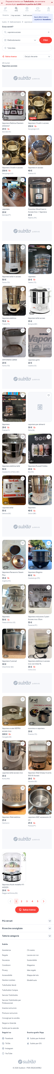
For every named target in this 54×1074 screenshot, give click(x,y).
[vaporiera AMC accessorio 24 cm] (40, 806)
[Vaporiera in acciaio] (40, 155)
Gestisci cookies (8, 980)
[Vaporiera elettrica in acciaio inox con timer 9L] (40, 650)
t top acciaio (15, 15)
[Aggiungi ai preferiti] (23, 94)
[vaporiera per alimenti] (40, 412)
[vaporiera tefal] (14, 495)
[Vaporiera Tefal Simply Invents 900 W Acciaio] (40, 761)
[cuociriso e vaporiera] (40, 717)
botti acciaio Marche (31, 15)
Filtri (45, 40)
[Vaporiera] (14, 412)
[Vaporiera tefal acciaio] (40, 305)
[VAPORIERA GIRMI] (14, 347)
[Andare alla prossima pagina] (43, 901)
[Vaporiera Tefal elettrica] (14, 806)
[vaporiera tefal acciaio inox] (14, 761)
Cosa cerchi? (7, 26)
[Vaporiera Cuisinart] (14, 650)
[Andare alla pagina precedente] (10, 901)
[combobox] (27, 32)
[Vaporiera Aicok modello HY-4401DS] (14, 873)
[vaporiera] (14, 198)
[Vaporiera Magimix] (40, 561)
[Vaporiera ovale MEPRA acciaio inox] (14, 717)
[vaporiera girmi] (40, 347)
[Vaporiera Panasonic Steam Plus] (14, 561)
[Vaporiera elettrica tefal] (14, 453)
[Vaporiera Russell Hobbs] (40, 453)
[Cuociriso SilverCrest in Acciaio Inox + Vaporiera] (40, 198)
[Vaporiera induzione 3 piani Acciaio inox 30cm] (40, 605)
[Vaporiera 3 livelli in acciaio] (40, 112)
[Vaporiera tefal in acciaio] (14, 264)
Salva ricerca (11, 56)
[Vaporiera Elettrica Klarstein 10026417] (14, 112)
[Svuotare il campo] (49, 32)
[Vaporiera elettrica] (14, 305)
